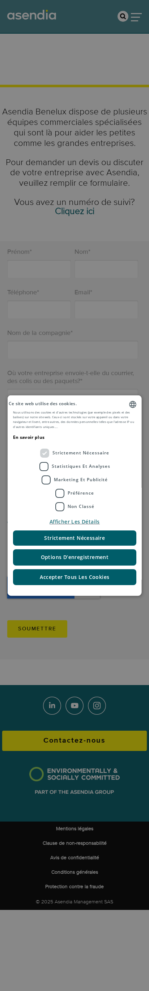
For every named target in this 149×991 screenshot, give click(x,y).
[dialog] (75, 495)
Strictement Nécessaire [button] (74, 537)
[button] (74, 521)
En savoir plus (28, 437)
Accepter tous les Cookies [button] (74, 576)
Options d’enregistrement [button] (74, 556)
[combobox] (132, 404)
